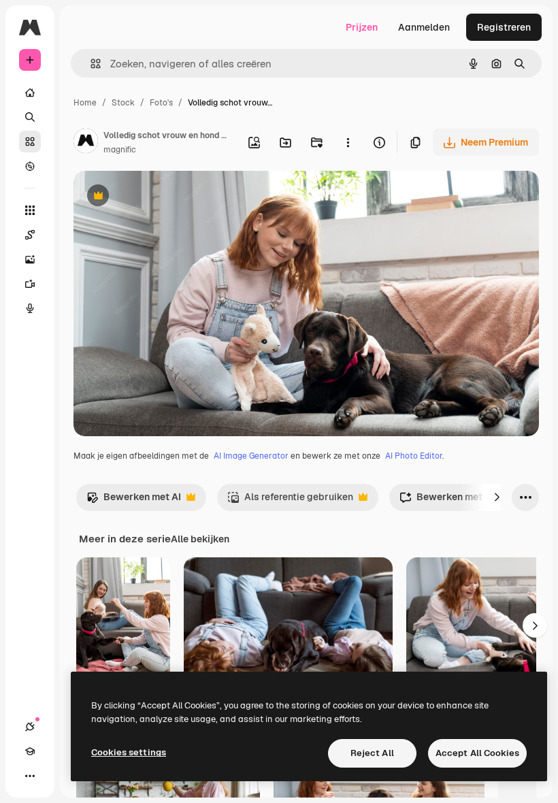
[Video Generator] (30, 284)
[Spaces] (30, 235)
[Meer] (30, 776)
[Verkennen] (30, 166)
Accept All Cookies (477, 753)
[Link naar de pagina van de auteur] (85, 143)
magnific (119, 149)
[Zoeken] (30, 117)
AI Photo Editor (413, 455)
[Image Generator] (30, 259)
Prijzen (362, 27)
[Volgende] (497, 497)
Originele (163, 197)
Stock (123, 102)
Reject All (372, 753)
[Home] (30, 92)
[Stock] (30, 141)
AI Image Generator (251, 455)
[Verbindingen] (30, 727)
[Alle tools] (30, 210)
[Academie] (30, 751)
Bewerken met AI (133, 500)
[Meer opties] (347, 142)
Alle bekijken (200, 539)
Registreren (504, 27)
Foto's (161, 102)
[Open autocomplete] (90, 64)
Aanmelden (424, 27)
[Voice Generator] (30, 308)
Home (85, 102)
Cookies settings (128, 752)
